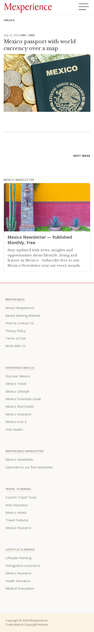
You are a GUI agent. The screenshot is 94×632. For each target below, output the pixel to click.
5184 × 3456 (27, 35)
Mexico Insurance (18, 414)
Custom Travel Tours (21, 497)
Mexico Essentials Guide (23, 399)
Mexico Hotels (16, 512)
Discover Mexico (17, 376)
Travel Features (17, 520)
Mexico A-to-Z (16, 422)
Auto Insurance (16, 505)
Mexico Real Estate (19, 406)
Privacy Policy (15, 331)
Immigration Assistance (22, 565)
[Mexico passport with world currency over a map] (47, 110)
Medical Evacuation (19, 588)
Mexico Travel (15, 383)
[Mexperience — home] (28, 7)
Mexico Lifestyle (17, 391)
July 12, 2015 (11, 35)
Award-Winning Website (22, 315)
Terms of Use (15, 338)
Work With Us (15, 346)
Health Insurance (17, 581)
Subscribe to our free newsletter (29, 467)
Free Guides (14, 429)
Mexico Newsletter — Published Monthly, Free (40, 239)
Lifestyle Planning (18, 558)
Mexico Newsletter (19, 459)
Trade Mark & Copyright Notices (26, 625)
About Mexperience (19, 308)
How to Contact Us (19, 323)
